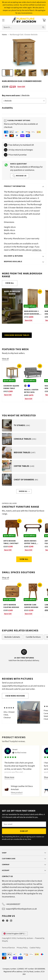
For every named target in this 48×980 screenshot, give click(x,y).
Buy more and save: (16, 95)
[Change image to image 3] (32, 72)
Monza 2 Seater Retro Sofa (31, 391)
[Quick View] (40, 291)
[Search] (43, 27)
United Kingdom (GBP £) (15, 933)
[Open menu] (3, 20)
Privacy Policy (22, 947)
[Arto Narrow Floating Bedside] (12, 592)
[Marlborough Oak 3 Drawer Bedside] (24, 53)
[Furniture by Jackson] (24, 20)
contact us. (36, 249)
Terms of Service (8, 947)
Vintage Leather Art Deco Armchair (22, 788)
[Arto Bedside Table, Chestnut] (12, 528)
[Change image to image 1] (7, 72)
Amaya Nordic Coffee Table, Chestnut (30, 543)
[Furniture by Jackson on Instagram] (11, 921)
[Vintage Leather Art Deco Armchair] (6, 789)
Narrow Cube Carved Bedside (31, 606)
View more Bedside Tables (16, 335)
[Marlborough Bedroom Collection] (6, 319)
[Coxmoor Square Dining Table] (12, 373)
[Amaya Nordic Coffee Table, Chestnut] (33, 528)
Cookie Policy (35, 947)
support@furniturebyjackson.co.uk (21, 908)
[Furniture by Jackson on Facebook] (3, 921)
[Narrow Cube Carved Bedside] (33, 592)
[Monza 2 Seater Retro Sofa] (33, 373)
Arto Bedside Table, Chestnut (11, 542)
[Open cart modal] (44, 20)
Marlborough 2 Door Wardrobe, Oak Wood (32, 314)
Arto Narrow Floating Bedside (11, 606)
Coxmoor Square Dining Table (11, 387)
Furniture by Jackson (25, 938)
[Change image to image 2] (20, 72)
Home (4, 34)
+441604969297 (13, 904)
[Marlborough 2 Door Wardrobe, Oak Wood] (33, 298)
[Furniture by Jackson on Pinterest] (7, 921)
